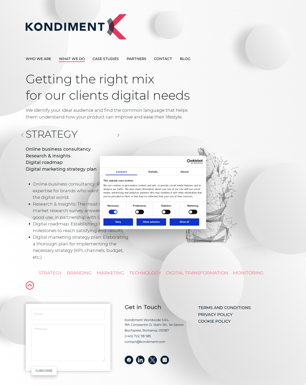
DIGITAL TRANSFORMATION (197, 270)
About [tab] (184, 171)
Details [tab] (153, 171)
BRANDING (79, 270)
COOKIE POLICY (214, 321)
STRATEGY (50, 270)
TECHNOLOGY (145, 270)
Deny (118, 222)
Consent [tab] (121, 171)
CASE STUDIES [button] (106, 59)
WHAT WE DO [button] (72, 59)
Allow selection (151, 222)
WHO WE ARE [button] (38, 59)
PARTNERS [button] (136, 59)
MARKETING (110, 270)
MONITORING (248, 270)
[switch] (139, 212)
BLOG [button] (185, 59)
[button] (118, 135)
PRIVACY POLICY (215, 314)
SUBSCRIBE (44, 370)
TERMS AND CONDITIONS (224, 307)
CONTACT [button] (163, 59)
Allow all (184, 222)
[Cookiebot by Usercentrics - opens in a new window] (187, 161)
